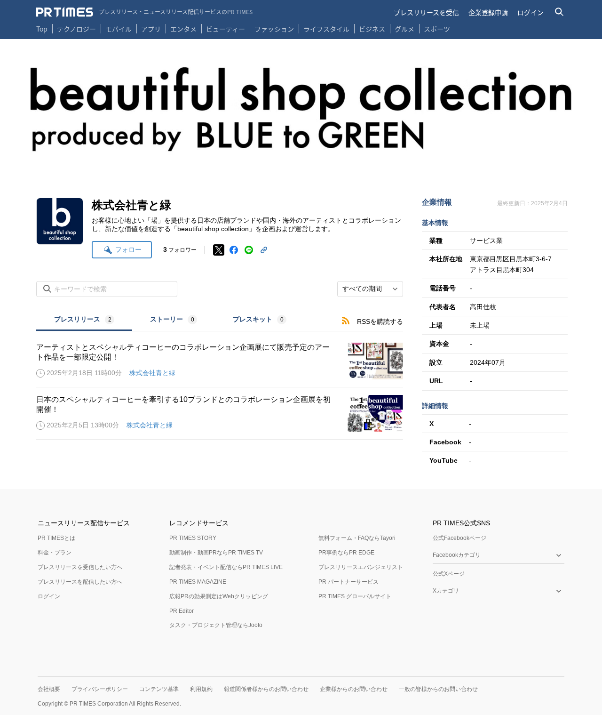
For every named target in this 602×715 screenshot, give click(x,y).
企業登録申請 (488, 12)
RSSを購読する (380, 321)
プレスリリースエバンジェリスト (360, 567)
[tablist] (170, 320)
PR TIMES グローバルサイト (354, 596)
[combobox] (370, 289)
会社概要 (49, 689)
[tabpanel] (219, 385)
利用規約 (201, 689)
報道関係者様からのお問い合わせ (266, 689)
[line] (248, 250)
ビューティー (225, 28)
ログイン (530, 12)
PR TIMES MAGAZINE (197, 581)
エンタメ (183, 28)
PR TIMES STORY (192, 538)
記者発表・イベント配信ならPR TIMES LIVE (226, 567)
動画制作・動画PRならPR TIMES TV (216, 552)
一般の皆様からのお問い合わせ (438, 689)
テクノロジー (76, 28)
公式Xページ (449, 573)
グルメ (404, 28)
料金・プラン (54, 552)
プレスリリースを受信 (426, 12)
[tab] (84, 320)
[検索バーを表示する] (559, 12)
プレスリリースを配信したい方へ (80, 581)
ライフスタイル (326, 28)
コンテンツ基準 (159, 689)
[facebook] (233, 250)
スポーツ (437, 28)
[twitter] (218, 250)
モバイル (118, 28)
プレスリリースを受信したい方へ (80, 567)
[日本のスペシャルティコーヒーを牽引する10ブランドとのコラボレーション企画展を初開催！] (219, 413)
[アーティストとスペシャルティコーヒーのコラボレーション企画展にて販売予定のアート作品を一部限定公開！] (219, 361)
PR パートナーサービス (348, 581)
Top (42, 28)
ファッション (274, 28)
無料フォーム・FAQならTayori (357, 538)
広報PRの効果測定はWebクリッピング (218, 596)
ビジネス (372, 28)
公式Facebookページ (459, 538)
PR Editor (181, 611)
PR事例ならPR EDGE (346, 552)
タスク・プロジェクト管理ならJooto (215, 625)
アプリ (151, 28)
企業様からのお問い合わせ (354, 689)
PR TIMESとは (56, 538)
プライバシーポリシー (99, 689)
